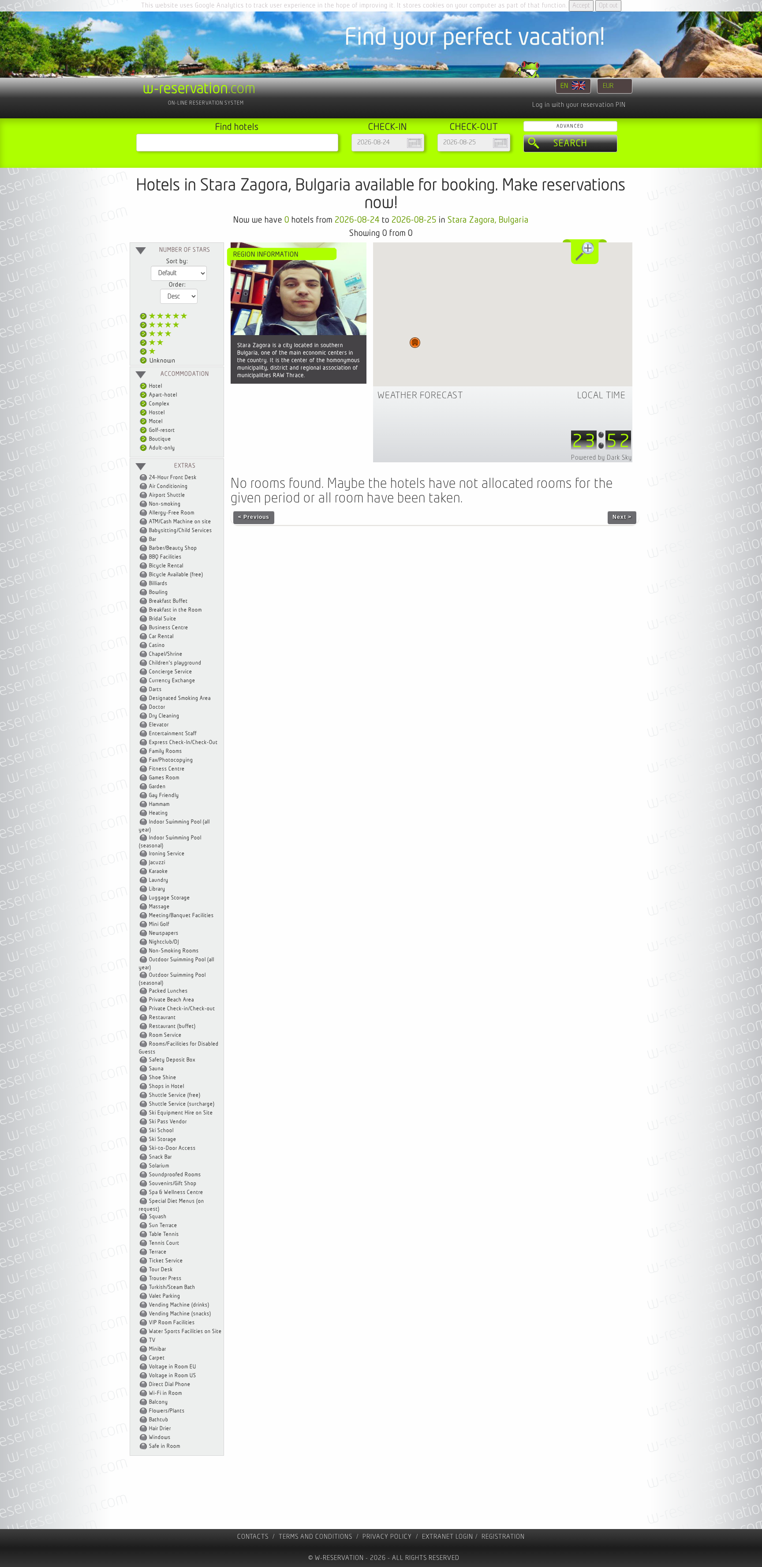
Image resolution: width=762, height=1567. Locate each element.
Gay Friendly (164, 795)
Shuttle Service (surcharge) (182, 1104)
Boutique (159, 439)
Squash (158, 1216)
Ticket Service (166, 1260)
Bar (153, 539)
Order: (177, 285)
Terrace (158, 1252)
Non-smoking (165, 504)
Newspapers (164, 933)
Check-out (474, 127)
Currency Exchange (172, 680)
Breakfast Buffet (168, 601)
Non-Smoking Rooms (174, 950)
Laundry (158, 880)
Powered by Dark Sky (601, 457)
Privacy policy (387, 1536)
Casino (157, 645)
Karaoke (158, 871)
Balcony (158, 1402)
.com (199, 88)
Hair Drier (160, 1428)
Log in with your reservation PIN (579, 105)
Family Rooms (165, 751)
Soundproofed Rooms (175, 1174)
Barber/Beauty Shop (173, 548)
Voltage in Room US (172, 1375)
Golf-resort (161, 430)
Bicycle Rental (166, 565)
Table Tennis (164, 1234)
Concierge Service (170, 671)
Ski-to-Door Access (172, 1148)
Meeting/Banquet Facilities (181, 915)
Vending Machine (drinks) (179, 1305)
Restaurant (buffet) (172, 1026)
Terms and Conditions (315, 1536)
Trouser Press (165, 1278)
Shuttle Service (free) (175, 1095)
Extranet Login (447, 1536)
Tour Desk (161, 1269)
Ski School (161, 1130)
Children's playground (175, 663)
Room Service (165, 1035)
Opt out (608, 5)
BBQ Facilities (165, 557)
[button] (415, 342)
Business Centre (168, 627)
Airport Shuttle (167, 495)
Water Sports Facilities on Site (185, 1331)
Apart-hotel (162, 395)
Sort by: (177, 261)
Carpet (157, 1358)
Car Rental (161, 636)
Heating (158, 813)
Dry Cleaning (164, 716)
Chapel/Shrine (166, 654)
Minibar (157, 1349)
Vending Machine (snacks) (180, 1313)
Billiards (158, 583)
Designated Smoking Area (180, 698)
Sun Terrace (163, 1225)
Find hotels (237, 127)
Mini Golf (159, 924)
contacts (253, 1536)
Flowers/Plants (167, 1410)
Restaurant (162, 1017)
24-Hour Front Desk (173, 477)
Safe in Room (164, 1446)
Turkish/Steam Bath (172, 1287)
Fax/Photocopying (171, 760)
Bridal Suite (162, 618)
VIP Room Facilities (172, 1322)
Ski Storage (162, 1139)
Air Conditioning (168, 486)
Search (570, 143)
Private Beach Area (171, 999)
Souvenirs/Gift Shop (173, 1183)
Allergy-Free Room (171, 512)
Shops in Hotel (166, 1086)
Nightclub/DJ (164, 942)
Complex (158, 403)
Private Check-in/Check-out (182, 1008)
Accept (581, 5)
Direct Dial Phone (169, 1384)
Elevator (159, 724)
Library (157, 889)
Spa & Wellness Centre (176, 1192)
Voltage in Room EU (172, 1366)
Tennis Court (164, 1243)
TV (152, 1340)
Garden (157, 786)
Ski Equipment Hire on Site (181, 1112)
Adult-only (161, 448)
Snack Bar (160, 1157)
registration (503, 1536)
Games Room (164, 777)
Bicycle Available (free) (176, 574)
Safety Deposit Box (172, 1059)
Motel (155, 421)
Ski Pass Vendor (168, 1121)
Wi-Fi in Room (165, 1393)
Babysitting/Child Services (180, 530)
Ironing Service (167, 853)
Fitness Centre (167, 769)
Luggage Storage (169, 897)
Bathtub (158, 1419)
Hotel (155, 386)
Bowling (158, 592)
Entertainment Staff (173, 733)
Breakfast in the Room (175, 610)
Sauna (156, 1068)
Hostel (156, 412)
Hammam (159, 804)
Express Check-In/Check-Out (183, 742)
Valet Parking (164, 1296)
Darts (155, 689)
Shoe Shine (162, 1077)
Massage (159, 906)
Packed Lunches (168, 991)
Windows (160, 1437)
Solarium (159, 1165)
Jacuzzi (157, 862)
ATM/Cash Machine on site (180, 521)
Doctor (157, 707)
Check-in (387, 127)
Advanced (570, 126)
